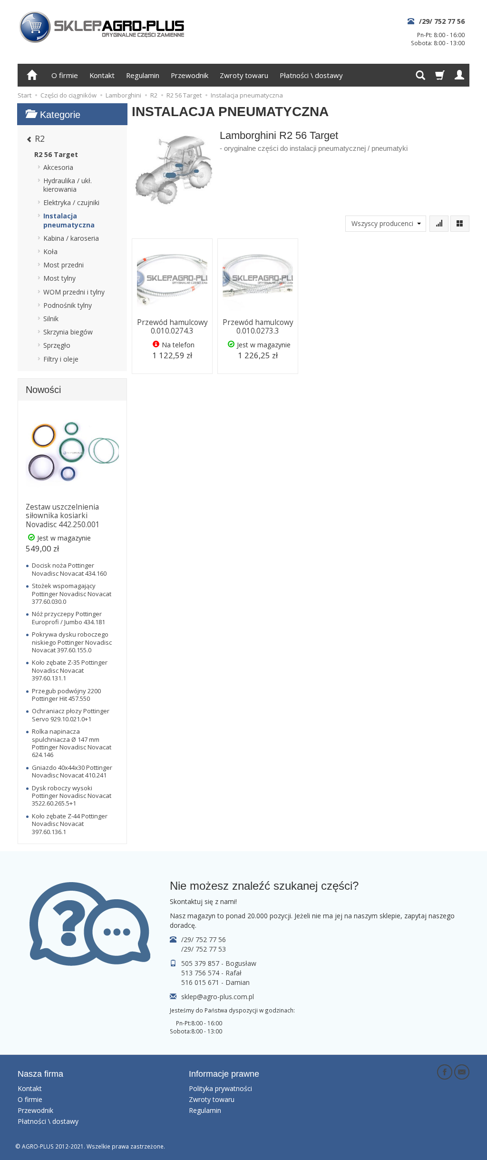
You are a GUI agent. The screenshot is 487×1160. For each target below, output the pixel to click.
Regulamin (142, 75)
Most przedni (63, 264)
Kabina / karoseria (71, 238)
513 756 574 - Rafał (211, 972)
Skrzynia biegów (68, 331)
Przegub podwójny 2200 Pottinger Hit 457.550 (66, 695)
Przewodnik (189, 75)
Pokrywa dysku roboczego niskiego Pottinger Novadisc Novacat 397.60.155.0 (72, 642)
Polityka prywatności (220, 1088)
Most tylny (59, 278)
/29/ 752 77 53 (203, 949)
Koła (50, 251)
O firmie (64, 75)
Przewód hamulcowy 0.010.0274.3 (172, 326)
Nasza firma (40, 1074)
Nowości (43, 389)
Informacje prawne (224, 1074)
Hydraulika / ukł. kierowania (67, 185)
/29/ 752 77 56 (442, 21)
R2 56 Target (56, 154)
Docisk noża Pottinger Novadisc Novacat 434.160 (69, 569)
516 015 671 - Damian (215, 982)
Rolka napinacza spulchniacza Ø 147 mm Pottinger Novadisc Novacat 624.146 (71, 743)
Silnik (50, 318)
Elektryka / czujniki (71, 202)
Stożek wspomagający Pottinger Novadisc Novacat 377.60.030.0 (71, 593)
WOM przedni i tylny (74, 291)
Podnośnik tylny (67, 305)
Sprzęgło (56, 345)
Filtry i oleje (60, 359)
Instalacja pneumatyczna (69, 220)
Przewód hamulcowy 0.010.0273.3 (258, 326)
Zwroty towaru (244, 75)
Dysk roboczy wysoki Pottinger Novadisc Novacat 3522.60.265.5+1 (71, 796)
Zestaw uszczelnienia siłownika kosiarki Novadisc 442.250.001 (63, 516)
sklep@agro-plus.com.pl (217, 996)
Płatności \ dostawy (311, 75)
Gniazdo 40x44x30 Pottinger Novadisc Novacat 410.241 (72, 771)
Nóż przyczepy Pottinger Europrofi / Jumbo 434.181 (68, 617)
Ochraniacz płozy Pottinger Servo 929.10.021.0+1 (70, 715)
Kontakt (102, 75)
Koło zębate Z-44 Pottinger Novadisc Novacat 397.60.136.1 (69, 824)
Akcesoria (58, 167)
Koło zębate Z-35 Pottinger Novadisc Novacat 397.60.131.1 (69, 670)
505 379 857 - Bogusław (218, 963)
